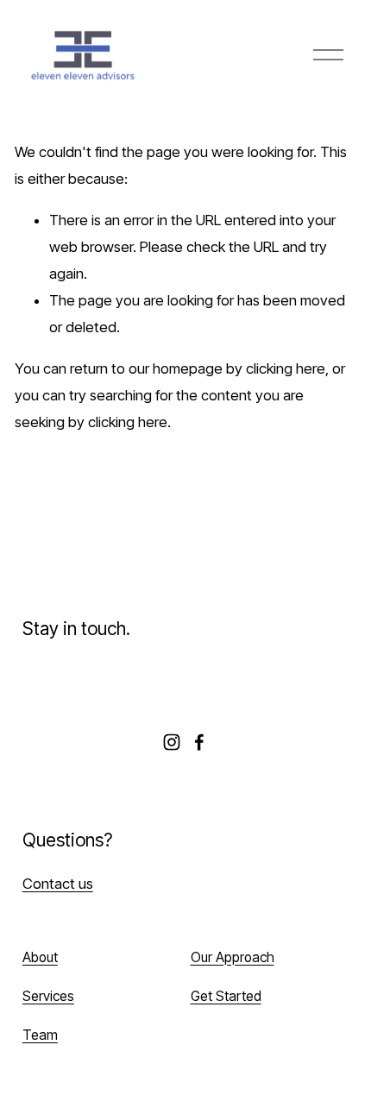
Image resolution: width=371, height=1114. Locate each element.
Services (48, 996)
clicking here (285, 368)
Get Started (226, 996)
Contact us (57, 883)
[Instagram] (171, 742)
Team (40, 1035)
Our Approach (232, 957)
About (40, 957)
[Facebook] (199, 742)
